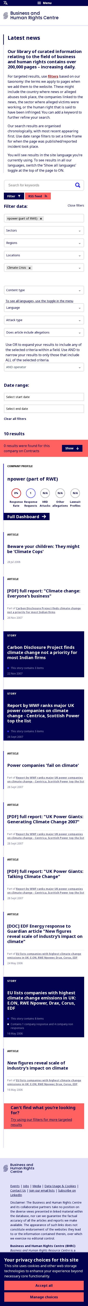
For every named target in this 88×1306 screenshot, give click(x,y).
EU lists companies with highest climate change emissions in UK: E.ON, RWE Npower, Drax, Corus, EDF (44, 955)
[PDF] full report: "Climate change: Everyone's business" (43, 593)
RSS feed (35, 196)
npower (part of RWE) (32, 478)
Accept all (44, 1285)
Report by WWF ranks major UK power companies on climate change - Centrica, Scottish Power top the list (43, 713)
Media (36, 1186)
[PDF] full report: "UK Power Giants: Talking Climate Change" (45, 873)
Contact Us (18, 1190)
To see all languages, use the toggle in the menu (39, 301)
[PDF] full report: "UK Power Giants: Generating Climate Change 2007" (45, 819)
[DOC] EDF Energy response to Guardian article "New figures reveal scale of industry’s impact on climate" (45, 933)
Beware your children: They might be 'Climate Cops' (43, 548)
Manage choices (44, 1297)
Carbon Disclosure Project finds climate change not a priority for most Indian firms (44, 610)
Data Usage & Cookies (60, 1186)
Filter (11, 196)
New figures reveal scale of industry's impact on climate (37, 1065)
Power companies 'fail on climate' (43, 765)
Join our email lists (42, 1190)
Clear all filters (15, 419)
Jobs (26, 1186)
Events (15, 1186)
